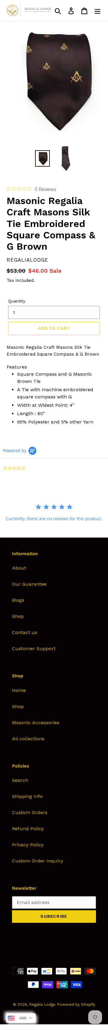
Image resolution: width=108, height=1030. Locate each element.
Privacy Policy (28, 845)
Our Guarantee (29, 584)
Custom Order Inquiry (37, 861)
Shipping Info (27, 796)
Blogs (18, 600)
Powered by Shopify (76, 1004)
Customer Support (34, 648)
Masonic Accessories (35, 722)
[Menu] (97, 10)
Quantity (16, 301)
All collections (28, 739)
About (19, 568)
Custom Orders (29, 812)
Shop (18, 616)
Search (20, 780)
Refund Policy (28, 828)
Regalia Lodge (42, 1004)
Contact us (24, 632)
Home (19, 690)
